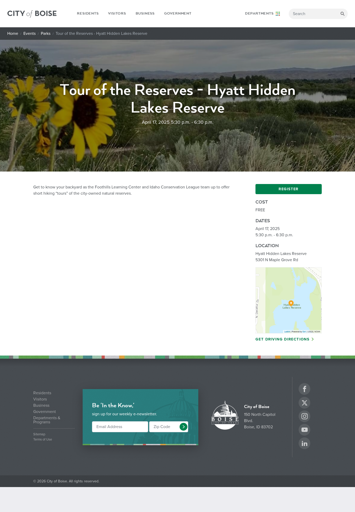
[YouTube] (304, 430)
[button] (183, 427)
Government (178, 13)
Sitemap (39, 434)
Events (29, 33)
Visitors (117, 13)
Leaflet (287, 331)
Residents (87, 13)
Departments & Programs (46, 420)
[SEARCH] (342, 14)
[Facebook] (304, 389)
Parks (45, 33)
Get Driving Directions (282, 339)
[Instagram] (304, 417)
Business (145, 13)
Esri (304, 331)
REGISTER (288, 189)
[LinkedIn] (304, 444)
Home (12, 33)
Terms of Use (42, 439)
